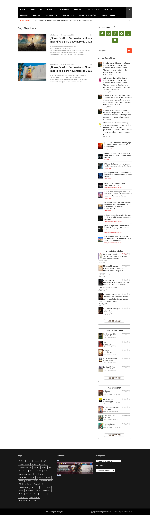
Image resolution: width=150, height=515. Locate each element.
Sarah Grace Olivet (105, 275)
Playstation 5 (23, 487)
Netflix (21, 481)
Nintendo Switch (31, 481)
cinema (34, 464)
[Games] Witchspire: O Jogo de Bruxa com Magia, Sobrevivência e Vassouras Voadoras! (117, 238)
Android (21, 461)
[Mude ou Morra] (100, 402)
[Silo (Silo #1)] (100, 346)
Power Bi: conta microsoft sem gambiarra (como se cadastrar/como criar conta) (116, 112)
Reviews (77, 9)
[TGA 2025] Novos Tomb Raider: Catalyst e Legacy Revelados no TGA (116, 228)
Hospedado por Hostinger (53, 512)
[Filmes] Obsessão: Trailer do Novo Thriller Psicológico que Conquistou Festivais (118, 217)
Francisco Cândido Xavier (111, 369)
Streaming (29, 491)
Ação (45, 461)
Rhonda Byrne (103, 260)
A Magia (106, 350)
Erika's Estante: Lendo (114, 331)
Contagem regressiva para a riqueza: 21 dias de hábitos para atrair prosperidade (115, 256)
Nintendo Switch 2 (46, 481)
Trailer (21, 494)
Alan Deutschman (109, 401)
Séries (38, 491)
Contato (24, 15)
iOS (36, 474)
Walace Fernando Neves (111, 393)
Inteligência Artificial (25, 474)
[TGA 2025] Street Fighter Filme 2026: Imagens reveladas (116, 184)
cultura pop (43, 464)
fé (50, 468)
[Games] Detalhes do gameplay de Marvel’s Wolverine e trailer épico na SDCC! (118, 175)
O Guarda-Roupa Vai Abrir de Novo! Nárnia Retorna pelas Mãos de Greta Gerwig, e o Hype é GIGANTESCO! (118, 206)
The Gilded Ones (109, 424)
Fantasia (36, 468)
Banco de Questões (87, 15)
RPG (42, 487)
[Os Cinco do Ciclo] (100, 338)
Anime (29, 461)
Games (32, 9)
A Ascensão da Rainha (111, 407)
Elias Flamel (108, 336)
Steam (21, 491)
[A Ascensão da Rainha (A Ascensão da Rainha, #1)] (100, 412)
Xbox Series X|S (24, 500)
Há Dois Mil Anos (109, 367)
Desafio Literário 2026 (110, 15)
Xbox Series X (34, 497)
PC (20, 484)
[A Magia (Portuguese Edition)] (100, 355)
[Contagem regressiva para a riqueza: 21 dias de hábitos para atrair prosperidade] (100, 259)
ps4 (32, 487)
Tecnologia (46, 491)
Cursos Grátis (68, 15)
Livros (32, 477)
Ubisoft (28, 494)
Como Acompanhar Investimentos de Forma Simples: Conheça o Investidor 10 (62, 20)
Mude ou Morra (108, 399)
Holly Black (107, 417)
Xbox (35, 494)
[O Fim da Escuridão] (100, 361)
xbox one (43, 494)
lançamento (23, 477)
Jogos (42, 474)
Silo (104, 342)
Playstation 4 (38, 484)
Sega (48, 487)
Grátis (39, 471)
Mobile (48, 477)
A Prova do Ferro (109, 416)
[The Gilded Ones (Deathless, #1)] (100, 429)
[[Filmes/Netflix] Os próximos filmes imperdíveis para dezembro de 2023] (32, 42)
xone (34, 500)
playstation (27, 484)
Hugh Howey (108, 344)
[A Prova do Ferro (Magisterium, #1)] (100, 420)
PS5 (37, 487)
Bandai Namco (24, 464)
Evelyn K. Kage (103, 289)
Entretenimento (47, 9)
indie (46, 471)
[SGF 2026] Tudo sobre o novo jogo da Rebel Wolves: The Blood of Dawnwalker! (117, 145)
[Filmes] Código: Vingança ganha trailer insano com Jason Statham (117, 165)
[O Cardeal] (100, 396)
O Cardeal (106, 391)
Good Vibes (65, 9)
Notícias (108, 9)
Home (22, 9)
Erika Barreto (54, 35)
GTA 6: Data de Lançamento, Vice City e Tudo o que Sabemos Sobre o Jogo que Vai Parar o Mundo (118, 194)
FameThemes (127, 512)
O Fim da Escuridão (110, 359)
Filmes (44, 468)
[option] (81, 20)
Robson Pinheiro (109, 360)
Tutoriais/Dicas (93, 9)
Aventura (37, 461)
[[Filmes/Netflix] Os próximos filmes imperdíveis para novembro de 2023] (32, 72)
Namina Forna (108, 426)
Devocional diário (25, 468)
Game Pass (23, 471)
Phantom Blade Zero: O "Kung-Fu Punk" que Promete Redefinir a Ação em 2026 (118, 155)
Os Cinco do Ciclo (109, 334)
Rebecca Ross (108, 409)
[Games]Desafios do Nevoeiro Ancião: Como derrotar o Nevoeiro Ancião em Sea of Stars (116, 65)
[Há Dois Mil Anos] (100, 372)
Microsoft (40, 477)
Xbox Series (23, 497)
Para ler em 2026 (114, 388)
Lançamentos (51, 15)
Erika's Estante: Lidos (114, 251)
